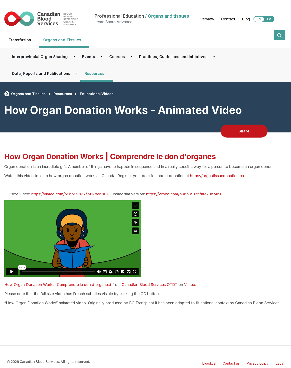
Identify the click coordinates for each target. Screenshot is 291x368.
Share (244, 131)
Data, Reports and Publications (41, 73)
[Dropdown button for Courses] (131, 56)
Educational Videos (97, 94)
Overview (205, 19)
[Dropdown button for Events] (101, 56)
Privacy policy (258, 363)
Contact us (231, 363)
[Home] (47, 18)
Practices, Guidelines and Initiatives (173, 56)
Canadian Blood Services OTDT (149, 284)
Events (88, 56)
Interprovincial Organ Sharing (40, 56)
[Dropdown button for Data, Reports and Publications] (77, 73)
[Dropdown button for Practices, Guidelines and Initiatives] (214, 56)
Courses (117, 56)
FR (269, 19)
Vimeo (189, 284)
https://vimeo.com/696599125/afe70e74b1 (183, 194)
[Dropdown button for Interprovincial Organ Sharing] (74, 56)
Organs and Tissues (62, 40)
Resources (94, 73)
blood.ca (209, 363)
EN (259, 19)
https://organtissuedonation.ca (217, 175)
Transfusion (20, 40)
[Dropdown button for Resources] (111, 73)
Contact (228, 19)
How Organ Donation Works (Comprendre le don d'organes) (57, 284)
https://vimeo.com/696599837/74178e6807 (69, 194)
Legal (280, 363)
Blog (246, 19)
